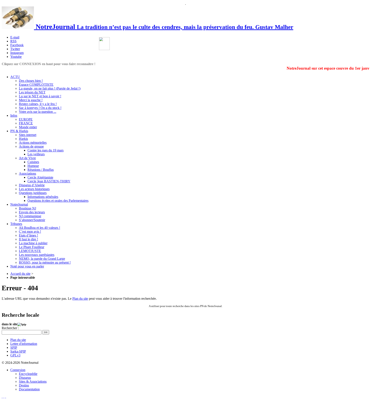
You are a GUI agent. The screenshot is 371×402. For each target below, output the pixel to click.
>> (45, 332)
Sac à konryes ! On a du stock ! (40, 108)
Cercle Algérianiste (40, 177)
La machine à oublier (33, 243)
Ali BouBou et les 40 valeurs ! (39, 227)
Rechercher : (10, 328)
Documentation (29, 389)
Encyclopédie (28, 374)
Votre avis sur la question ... (37, 111)
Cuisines (33, 162)
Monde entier (28, 127)
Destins (24, 385)
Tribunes (16, 224)
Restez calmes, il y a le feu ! (38, 104)
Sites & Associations (33, 381)
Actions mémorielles (33, 142)
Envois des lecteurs (32, 212)
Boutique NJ (27, 208)
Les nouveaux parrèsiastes (36, 255)
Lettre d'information (23, 343)
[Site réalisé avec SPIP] (5, 396)
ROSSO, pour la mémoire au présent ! (45, 262)
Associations (27, 173)
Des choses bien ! (31, 81)
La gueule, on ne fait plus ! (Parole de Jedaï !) (50, 88)
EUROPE (26, 119)
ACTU (15, 77)
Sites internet (27, 135)
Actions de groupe (31, 146)
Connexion (17, 370)
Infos (13, 115)
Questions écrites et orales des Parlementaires (57, 200)
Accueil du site (20, 273)
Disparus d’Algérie (32, 185)
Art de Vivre (27, 158)
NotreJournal (19, 204)
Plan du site (80, 298)
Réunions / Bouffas (40, 169)
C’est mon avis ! (30, 231)
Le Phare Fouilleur (31, 247)
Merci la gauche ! (31, 100)
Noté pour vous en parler (27, 266)
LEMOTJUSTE (30, 251)
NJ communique (30, 216)
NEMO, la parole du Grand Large (42, 258)
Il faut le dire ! (28, 239)
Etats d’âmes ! (28, 235)
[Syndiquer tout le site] (3, 396)
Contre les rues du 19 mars (45, 150)
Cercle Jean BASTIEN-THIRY (48, 181)
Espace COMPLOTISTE (36, 84)
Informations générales (42, 197)
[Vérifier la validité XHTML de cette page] (2, 396)
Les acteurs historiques (34, 189)
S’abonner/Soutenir (32, 220)
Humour (33, 166)
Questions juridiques (33, 193)
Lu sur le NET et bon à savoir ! (40, 96)
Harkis (23, 139)
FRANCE (26, 123)
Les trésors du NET (32, 92)
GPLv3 (15, 355)
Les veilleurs (36, 154)
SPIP (13, 347)
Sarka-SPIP (18, 351)
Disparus (25, 377)
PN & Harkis (19, 131)
